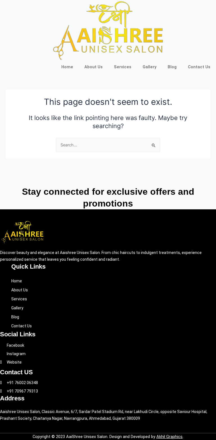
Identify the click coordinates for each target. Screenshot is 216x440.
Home (67, 66)
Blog (172, 66)
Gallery (149, 66)
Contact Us (199, 66)
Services (122, 66)
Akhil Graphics (169, 436)
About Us (93, 66)
